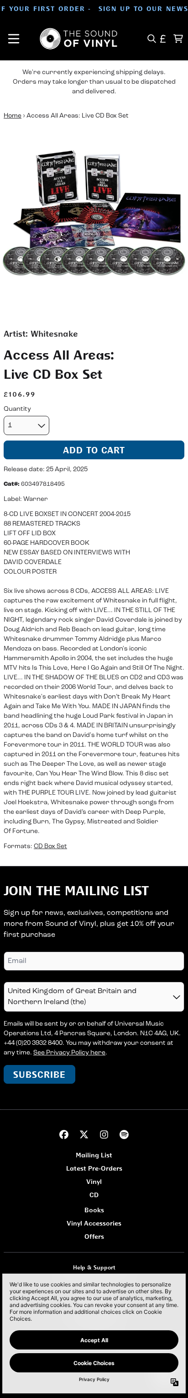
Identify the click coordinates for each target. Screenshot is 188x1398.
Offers (94, 1236)
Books (94, 1210)
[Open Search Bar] (151, 38)
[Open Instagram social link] (104, 1134)
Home (12, 116)
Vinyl (94, 1181)
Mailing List (94, 1155)
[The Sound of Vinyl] (78, 38)
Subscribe (39, 1074)
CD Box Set (50, 846)
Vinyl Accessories (94, 1223)
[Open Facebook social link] (64, 1134)
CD (94, 1195)
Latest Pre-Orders (94, 1168)
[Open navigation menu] (14, 38)
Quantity (17, 409)
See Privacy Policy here (69, 1052)
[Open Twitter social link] (84, 1134)
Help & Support (94, 1267)
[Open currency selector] (163, 38)
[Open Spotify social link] (124, 1134)
